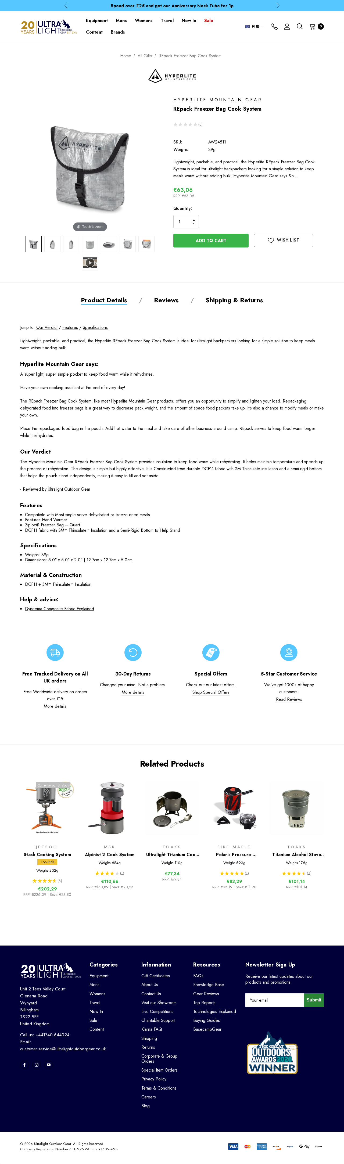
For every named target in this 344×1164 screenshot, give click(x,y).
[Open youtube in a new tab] (48, 1065)
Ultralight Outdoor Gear (69, 489)
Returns (148, 1047)
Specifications (95, 327)
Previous (66, 6)
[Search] (299, 26)
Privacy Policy (153, 1079)
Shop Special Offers (211, 692)
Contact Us (151, 994)
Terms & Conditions (159, 1088)
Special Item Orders (159, 1070)
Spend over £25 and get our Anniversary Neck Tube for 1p (172, 5)
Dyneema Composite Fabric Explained (59, 609)
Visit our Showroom (159, 1003)
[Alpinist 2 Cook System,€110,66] (110, 808)
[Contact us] (274, 27)
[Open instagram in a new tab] (36, 1065)
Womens (97, 994)
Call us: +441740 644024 (44, 1035)
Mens (94, 985)
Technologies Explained (214, 1011)
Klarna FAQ (151, 1029)
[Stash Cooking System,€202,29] (47, 808)
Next (278, 6)
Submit (314, 1000)
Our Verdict (47, 327)
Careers (148, 1097)
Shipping (149, 1038)
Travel (94, 1003)
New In (96, 1011)
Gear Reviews (206, 994)
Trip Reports (204, 1003)
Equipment (98, 976)
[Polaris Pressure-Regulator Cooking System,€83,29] (234, 808)
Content (96, 1029)
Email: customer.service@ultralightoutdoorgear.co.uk (63, 1045)
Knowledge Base (208, 985)
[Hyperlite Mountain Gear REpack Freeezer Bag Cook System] (34, 244)
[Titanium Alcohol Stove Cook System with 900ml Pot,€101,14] (297, 808)
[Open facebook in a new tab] (24, 1065)
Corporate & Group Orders (159, 1058)
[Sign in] (287, 27)
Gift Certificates (155, 976)
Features (70, 327)
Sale (93, 1020)
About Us (149, 985)
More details (55, 706)
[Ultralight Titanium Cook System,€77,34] (172, 808)
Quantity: (182, 208)
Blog (145, 1106)
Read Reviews (289, 699)
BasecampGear (207, 1029)
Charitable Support (158, 1020)
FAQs (198, 976)
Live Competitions (157, 1011)
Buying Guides (206, 1020)
